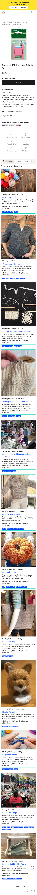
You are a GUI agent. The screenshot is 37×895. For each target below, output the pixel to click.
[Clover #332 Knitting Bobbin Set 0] (18, 44)
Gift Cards (25, 151)
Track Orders (11, 144)
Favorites (25, 144)
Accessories (17, 25)
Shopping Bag (11, 151)
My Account (25, 137)
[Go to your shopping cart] (31, 12)
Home (4, 22)
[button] (18, 7)
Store (10, 22)
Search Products (11, 137)
